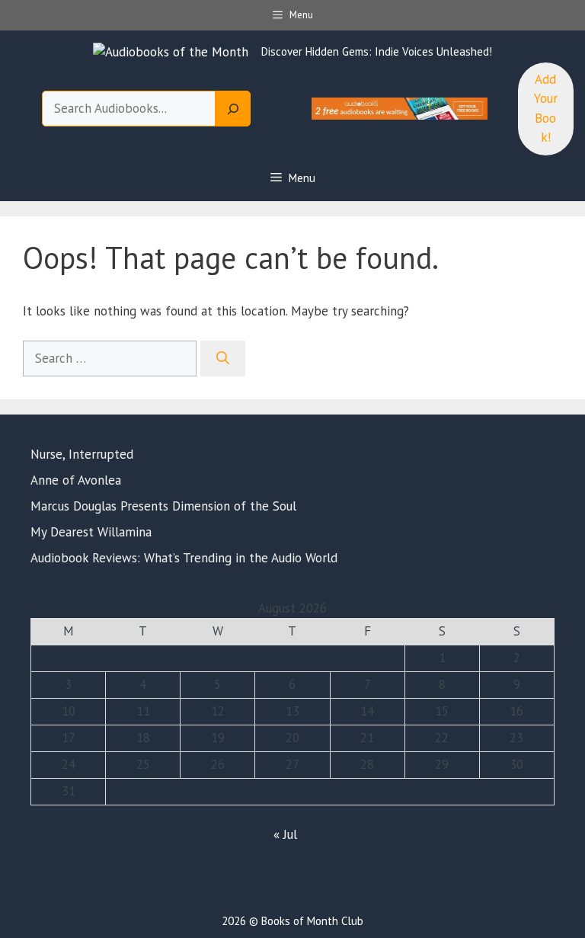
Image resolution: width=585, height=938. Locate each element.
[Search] (233, 109)
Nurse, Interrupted (81, 454)
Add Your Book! (546, 108)
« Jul (285, 834)
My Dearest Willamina (91, 531)
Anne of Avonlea (75, 480)
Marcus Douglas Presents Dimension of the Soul (163, 506)
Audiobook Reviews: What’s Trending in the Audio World (185, 557)
